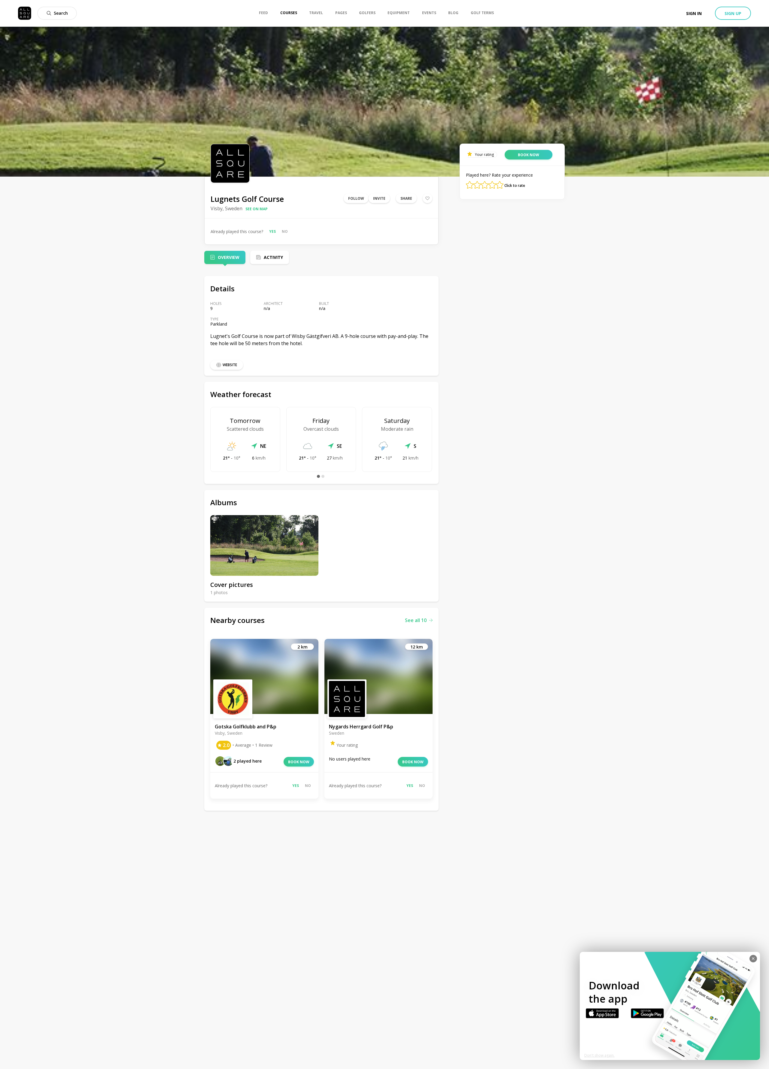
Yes (272, 231)
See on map (256, 208)
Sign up (733, 13)
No (285, 231)
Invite (379, 198)
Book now (298, 761)
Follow (356, 198)
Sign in (694, 13)
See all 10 (416, 620)
